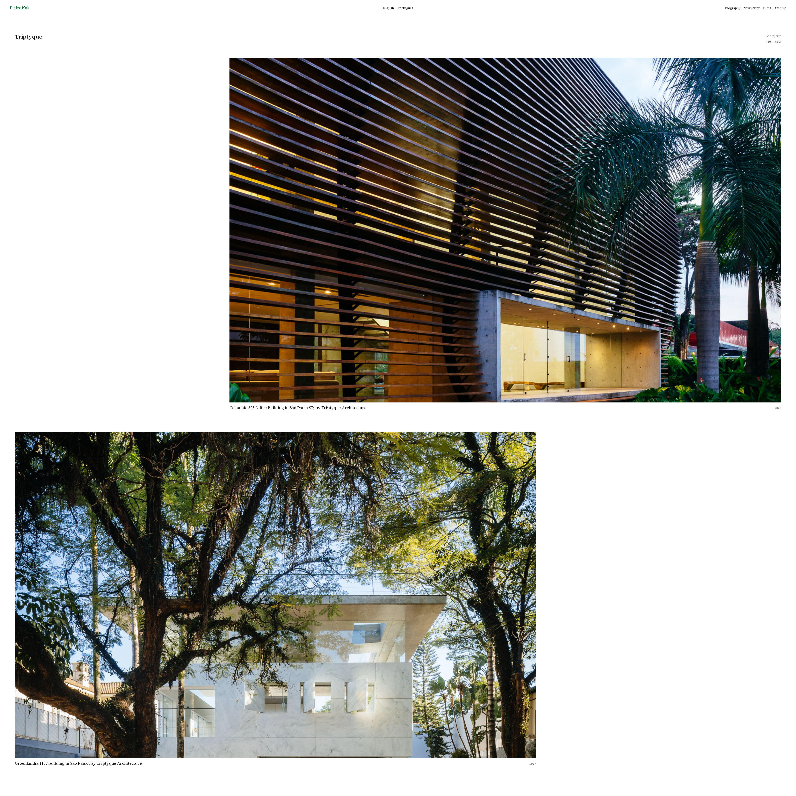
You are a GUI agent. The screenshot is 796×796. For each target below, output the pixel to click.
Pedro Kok (19, 7)
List (768, 42)
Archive (780, 8)
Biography (732, 8)
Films (767, 8)
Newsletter (752, 8)
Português (405, 8)
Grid (778, 42)
